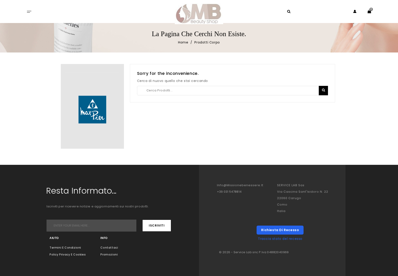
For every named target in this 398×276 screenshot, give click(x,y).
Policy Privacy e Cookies (68, 254)
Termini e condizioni (65, 248)
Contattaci (109, 248)
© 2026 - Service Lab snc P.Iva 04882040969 (254, 252)
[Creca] (323, 90)
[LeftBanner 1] (92, 109)
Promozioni (109, 254)
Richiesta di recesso (280, 230)
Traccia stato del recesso (280, 238)
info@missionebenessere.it (240, 185)
